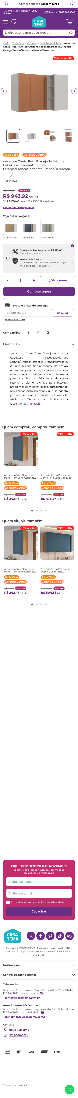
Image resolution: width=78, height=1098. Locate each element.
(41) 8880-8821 (18, 1035)
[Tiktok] (60, 936)
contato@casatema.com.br (22, 997)
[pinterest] (38, 332)
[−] (7, 280)
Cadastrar (39, 911)
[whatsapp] (47, 332)
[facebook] (28, 332)
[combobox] (39, 33)
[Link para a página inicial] (6, 43)
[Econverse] (43, 1064)
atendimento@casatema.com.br (26, 1016)
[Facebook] (40, 936)
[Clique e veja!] (15, 1085)
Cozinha (32, 43)
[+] (34, 280)
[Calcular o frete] (62, 313)
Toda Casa (18, 43)
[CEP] (28, 310)
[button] (32, 511)
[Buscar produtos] (71, 33)
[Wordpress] (69, 936)
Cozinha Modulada (50, 43)
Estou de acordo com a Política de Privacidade (37, 902)
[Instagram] (31, 936)
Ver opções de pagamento (18, 207)
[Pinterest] (50, 936)
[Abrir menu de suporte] (69, 1089)
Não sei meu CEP (15, 319)
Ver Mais (35, 403)
